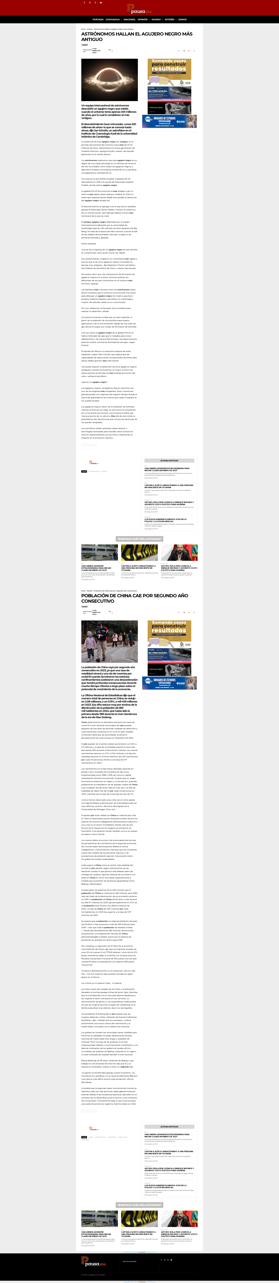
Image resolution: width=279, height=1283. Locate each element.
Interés (90, 29)
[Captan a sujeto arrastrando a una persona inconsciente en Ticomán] (139, 552)
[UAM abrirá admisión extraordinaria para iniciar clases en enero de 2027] (99, 552)
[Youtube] (101, 3)
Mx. (146, 466)
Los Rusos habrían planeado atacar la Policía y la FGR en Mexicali (165, 520)
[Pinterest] (189, 51)
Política (148, 500)
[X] (95, 3)
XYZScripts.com (151, 1282)
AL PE (112, 51)
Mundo (147, 517)
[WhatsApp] (194, 51)
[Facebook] (84, 3)
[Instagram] (90, 3)
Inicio (83, 29)
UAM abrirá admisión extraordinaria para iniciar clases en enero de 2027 (167, 469)
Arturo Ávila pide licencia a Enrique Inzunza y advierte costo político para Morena (169, 503)
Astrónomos (94, 471)
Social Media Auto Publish (130, 1282)
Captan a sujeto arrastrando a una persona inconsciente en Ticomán (169, 486)
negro (104, 471)
